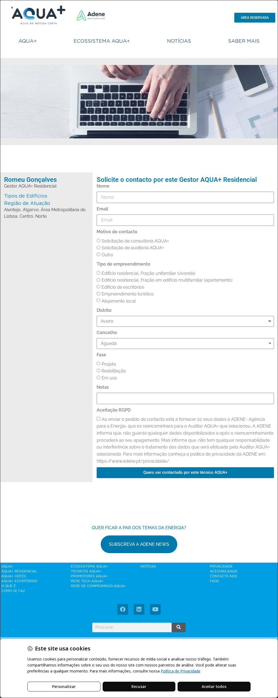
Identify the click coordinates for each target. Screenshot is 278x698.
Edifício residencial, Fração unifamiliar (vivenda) (148, 273)
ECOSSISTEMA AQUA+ (102, 41)
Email (102, 208)
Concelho (107, 332)
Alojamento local (119, 301)
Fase (101, 354)
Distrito (104, 310)
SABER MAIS (244, 41)
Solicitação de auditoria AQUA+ (133, 247)
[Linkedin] (139, 609)
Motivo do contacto (117, 231)
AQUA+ (27, 41)
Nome (103, 186)
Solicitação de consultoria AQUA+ (135, 241)
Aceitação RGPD (114, 410)
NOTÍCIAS (179, 41)
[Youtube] (155, 609)
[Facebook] (122, 609)
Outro (107, 254)
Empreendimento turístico (128, 294)
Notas (103, 387)
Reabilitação (114, 370)
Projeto (109, 364)
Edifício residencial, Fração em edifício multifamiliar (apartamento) (167, 280)
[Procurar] (179, 627)
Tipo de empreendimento (123, 264)
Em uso (109, 378)
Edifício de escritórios (123, 287)
